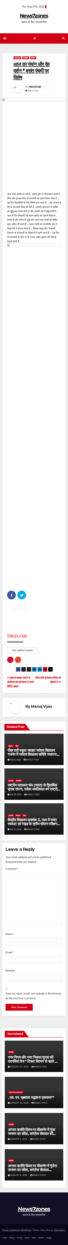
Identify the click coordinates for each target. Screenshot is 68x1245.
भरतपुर (19, 1238)
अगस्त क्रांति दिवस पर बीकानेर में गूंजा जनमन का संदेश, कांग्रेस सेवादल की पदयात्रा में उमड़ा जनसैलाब (31, 1133)
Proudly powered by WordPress (17, 1230)
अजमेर (27, 1238)
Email (10, 952)
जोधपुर (11, 1238)
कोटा (34, 1238)
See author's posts (22, 650)
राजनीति (11, 1052)
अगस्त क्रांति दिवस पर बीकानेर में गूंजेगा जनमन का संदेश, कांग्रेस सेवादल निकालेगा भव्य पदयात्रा (32, 1169)
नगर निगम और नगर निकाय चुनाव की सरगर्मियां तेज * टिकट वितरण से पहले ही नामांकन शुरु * (32, 1061)
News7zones (34, 16)
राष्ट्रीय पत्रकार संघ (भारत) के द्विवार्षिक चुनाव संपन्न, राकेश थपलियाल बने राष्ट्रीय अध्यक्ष (33, 789)
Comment (12, 868)
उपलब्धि (11, 781)
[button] (63, 38)
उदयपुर (49, 1238)
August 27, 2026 (19, 1067)
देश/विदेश (25, 58)
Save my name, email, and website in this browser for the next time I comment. (34, 996)
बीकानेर (33, 58)
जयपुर (4, 1238)
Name (10, 934)
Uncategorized (15, 1092)
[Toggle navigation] (34, 38)
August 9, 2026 (19, 1139)
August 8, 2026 (19, 1175)
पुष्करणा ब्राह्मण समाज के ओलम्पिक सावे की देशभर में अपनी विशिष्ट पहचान (20, 681)
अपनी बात (17, 58)
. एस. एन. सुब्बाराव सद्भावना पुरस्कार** (31, 1097)
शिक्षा (17, 746)
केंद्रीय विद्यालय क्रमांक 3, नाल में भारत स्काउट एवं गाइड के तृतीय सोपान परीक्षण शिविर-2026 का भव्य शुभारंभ (32, 823)
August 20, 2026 (19, 1103)
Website (10, 970)
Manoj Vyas (35, 86)
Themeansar (59, 1230)
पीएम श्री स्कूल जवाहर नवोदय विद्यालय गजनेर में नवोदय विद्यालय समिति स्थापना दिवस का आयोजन (32, 754)
